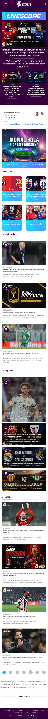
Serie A (43, 711)
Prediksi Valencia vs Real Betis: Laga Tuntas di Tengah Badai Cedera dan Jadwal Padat (22, 486)
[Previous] (5, 46)
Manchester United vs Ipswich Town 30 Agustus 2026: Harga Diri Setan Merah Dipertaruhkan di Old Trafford (12, 91)
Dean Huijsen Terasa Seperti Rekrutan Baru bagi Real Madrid (22, 413)
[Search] (45, 4)
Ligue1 (26, 712)
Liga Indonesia (8, 711)
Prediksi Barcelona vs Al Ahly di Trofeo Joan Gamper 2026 (12, 195)
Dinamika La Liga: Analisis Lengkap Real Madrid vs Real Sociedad (24, 463)
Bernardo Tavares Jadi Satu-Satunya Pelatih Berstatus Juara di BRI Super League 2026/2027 (23, 270)
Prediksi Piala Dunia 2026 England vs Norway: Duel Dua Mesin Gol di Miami (36, 196)
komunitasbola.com (31, 716)
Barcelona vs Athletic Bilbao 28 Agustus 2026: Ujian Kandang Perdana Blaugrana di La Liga (22, 435)
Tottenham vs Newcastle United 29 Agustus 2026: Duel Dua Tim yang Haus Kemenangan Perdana (26, 53)
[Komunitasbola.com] (24, 4)
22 (37, 672)
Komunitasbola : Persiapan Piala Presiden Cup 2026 (19, 312)
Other (33, 712)
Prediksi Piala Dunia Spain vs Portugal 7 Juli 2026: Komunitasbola (36, 224)
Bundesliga (17, 712)
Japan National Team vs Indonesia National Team (23, 124)
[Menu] (6, 4)
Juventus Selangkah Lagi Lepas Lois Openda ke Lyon (19, 616)
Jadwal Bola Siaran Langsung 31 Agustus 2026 (24, 164)
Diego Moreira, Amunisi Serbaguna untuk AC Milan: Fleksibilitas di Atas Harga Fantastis (23, 574)
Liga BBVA (34, 711)
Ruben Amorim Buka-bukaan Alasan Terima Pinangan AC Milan (22, 657)
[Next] (42, 46)
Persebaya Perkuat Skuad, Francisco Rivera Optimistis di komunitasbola (20, 354)
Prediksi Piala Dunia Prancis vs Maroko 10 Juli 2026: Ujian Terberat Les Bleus (12, 224)
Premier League (22, 711)
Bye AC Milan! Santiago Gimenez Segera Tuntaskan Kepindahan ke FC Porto (23, 531)
